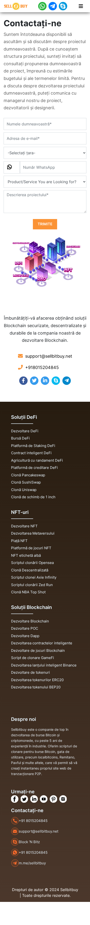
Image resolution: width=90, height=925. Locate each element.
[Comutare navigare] (81, 6)
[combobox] (12, 167)
